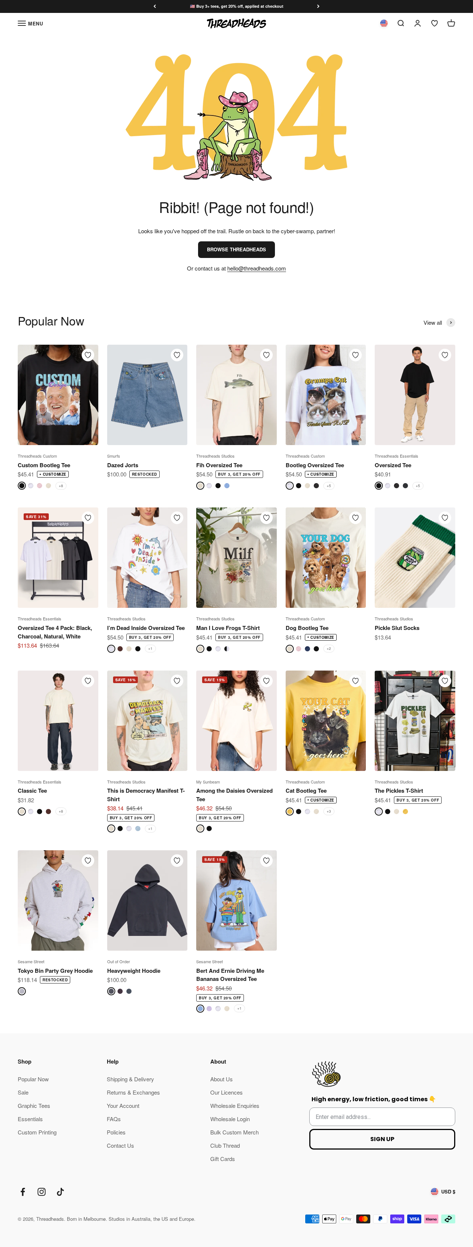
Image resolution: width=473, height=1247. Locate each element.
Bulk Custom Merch (234, 1132)
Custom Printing (37, 1132)
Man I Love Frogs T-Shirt (228, 628)
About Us (221, 1079)
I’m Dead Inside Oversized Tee (146, 628)
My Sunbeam (208, 782)
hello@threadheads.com (256, 268)
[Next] (318, 6)
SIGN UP (382, 1139)
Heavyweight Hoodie (133, 971)
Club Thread (225, 1145)
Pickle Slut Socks (397, 628)
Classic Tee (32, 790)
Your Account (123, 1105)
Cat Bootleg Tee (306, 790)
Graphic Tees (34, 1105)
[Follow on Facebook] (23, 1192)
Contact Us (120, 1145)
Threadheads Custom (37, 456)
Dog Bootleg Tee (307, 628)
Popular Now (33, 1079)
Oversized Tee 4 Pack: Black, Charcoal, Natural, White (55, 632)
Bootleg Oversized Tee (315, 465)
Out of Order (118, 961)
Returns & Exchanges (133, 1092)
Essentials (30, 1119)
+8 (61, 485)
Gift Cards (222, 1158)
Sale (23, 1092)
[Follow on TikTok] (60, 1192)
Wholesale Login (230, 1119)
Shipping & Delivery (130, 1079)
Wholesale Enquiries (234, 1105)
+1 (150, 648)
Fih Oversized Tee (219, 465)
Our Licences (226, 1092)
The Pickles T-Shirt (399, 790)
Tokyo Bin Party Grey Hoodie (55, 971)
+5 (329, 485)
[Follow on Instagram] (42, 1192)
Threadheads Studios (215, 456)
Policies (116, 1132)
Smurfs (113, 456)
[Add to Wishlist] (88, 355)
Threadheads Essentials (396, 456)
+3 (329, 811)
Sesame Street (31, 961)
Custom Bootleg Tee (44, 465)
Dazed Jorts (122, 465)
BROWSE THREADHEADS (236, 249)
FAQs (114, 1119)
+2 (329, 648)
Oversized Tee (393, 465)
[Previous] (154, 6)
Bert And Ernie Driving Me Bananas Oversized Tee (230, 975)
